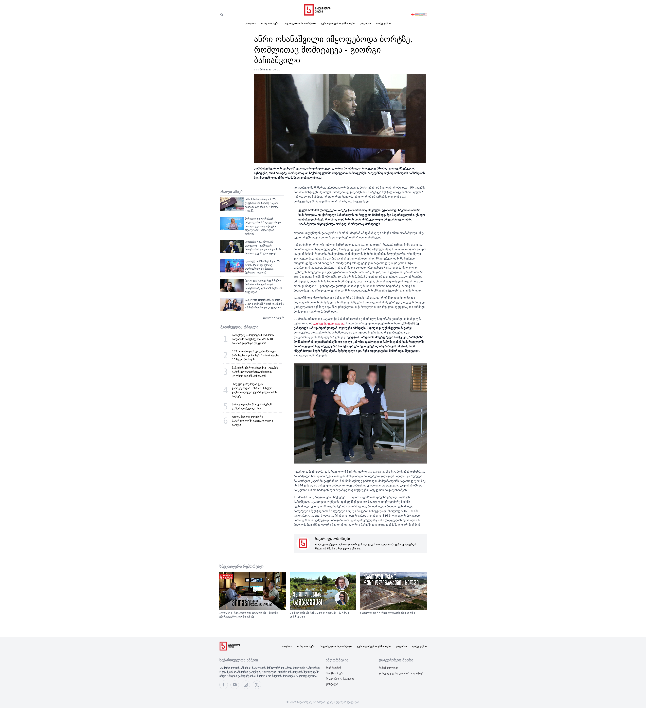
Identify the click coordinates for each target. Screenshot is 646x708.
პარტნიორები (334, 673)
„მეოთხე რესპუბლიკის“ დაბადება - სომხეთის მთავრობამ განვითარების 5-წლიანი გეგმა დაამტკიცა (263, 247)
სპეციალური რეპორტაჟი (300, 23)
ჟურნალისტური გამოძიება (338, 23)
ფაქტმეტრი (383, 23)
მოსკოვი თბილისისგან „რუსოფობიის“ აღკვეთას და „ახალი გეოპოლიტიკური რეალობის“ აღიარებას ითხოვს (263, 226)
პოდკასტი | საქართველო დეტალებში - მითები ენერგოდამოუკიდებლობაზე (248, 615)
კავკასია (365, 23)
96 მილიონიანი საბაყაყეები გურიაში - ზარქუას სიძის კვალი (319, 615)
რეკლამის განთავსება (340, 678)
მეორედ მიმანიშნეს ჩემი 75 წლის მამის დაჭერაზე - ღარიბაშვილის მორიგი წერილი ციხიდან (262, 267)
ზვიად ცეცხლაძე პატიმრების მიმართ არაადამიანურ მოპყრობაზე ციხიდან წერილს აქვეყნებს (263, 286)
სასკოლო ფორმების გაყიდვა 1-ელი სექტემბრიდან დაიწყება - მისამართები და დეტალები (264, 304)
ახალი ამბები (269, 23)
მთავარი (250, 23)
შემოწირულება (388, 667)
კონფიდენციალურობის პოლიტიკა (401, 673)
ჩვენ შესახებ (333, 667)
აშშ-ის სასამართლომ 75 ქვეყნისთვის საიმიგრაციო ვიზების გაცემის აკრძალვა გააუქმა (262, 205)
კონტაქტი (332, 684)
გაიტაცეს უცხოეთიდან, (329, 323)
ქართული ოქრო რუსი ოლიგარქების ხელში (387, 613)
